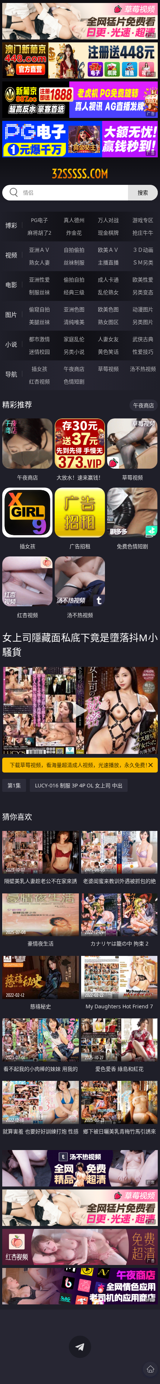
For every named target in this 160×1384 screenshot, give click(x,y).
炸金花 (74, 232)
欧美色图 (108, 309)
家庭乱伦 (74, 339)
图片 (11, 315)
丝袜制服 (74, 262)
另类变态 (142, 292)
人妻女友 (108, 339)
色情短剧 (74, 381)
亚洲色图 (74, 309)
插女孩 (39, 368)
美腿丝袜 (39, 321)
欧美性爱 (142, 279)
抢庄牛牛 (142, 232)
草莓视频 (108, 368)
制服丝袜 (39, 292)
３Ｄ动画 (142, 249)
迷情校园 (39, 351)
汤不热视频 (143, 368)
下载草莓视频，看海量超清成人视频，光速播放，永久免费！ (80, 764)
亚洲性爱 (39, 279)
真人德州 (74, 220)
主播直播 (108, 262)
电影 (11, 285)
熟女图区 (108, 321)
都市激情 (39, 339)
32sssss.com (80, 173)
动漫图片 (142, 309)
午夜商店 (74, 368)
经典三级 (74, 292)
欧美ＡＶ (108, 249)
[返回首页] (150, 1369)
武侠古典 (142, 339)
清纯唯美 (74, 321)
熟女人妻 (39, 262)
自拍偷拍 (74, 249)
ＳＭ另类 (142, 262)
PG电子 (39, 220)
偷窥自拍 (39, 309)
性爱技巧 (142, 351)
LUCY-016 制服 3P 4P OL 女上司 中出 (78, 785)
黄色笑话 (108, 351)
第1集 (14, 785)
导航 (11, 374)
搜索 (143, 192)
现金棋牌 (108, 232)
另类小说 (74, 351)
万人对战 (108, 220)
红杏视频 (39, 381)
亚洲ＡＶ (39, 249)
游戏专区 (142, 220)
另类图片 (142, 321)
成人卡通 (108, 279)
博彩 (11, 225)
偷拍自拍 (74, 279)
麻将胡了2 (39, 232)
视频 (11, 255)
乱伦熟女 (108, 292)
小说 (11, 344)
